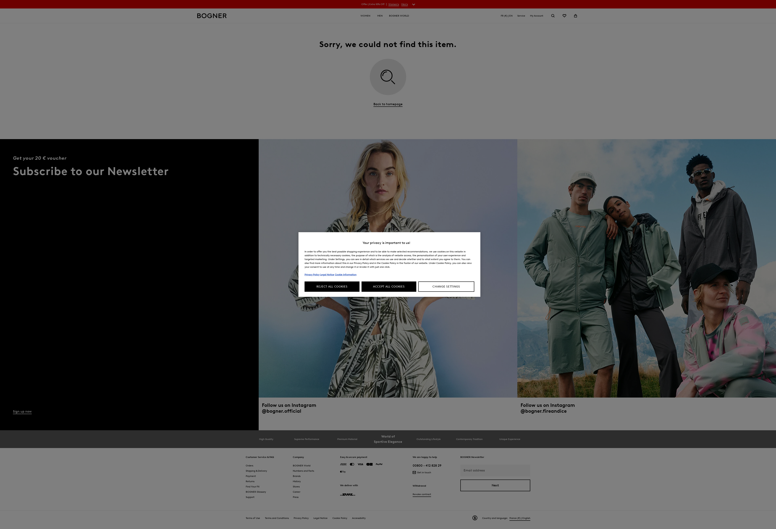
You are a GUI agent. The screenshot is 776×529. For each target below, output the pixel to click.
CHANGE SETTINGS (446, 286)
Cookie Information (345, 274)
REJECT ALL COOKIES (332, 286)
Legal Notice (327, 274)
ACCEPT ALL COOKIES (389, 286)
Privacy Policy (312, 274)
